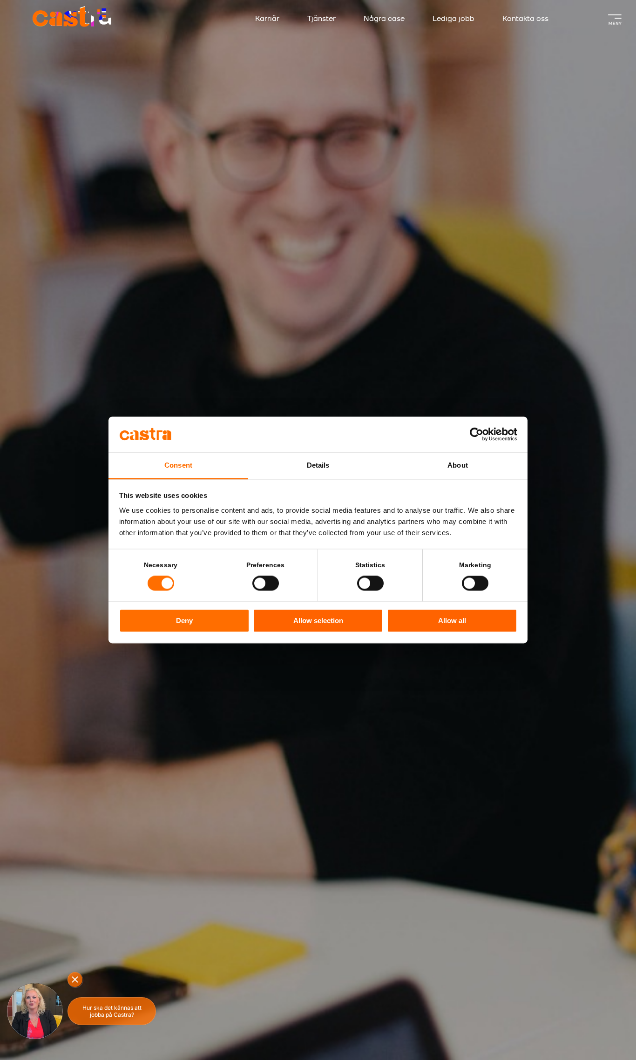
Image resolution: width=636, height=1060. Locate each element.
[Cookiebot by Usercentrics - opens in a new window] (476, 435)
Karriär (267, 18)
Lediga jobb (453, 18)
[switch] (265, 583)
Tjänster (321, 18)
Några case (384, 18)
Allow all (452, 620)
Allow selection (318, 620)
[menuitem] (276, 19)
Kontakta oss (525, 18)
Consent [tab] (178, 465)
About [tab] (457, 465)
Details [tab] (318, 465)
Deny (184, 620)
